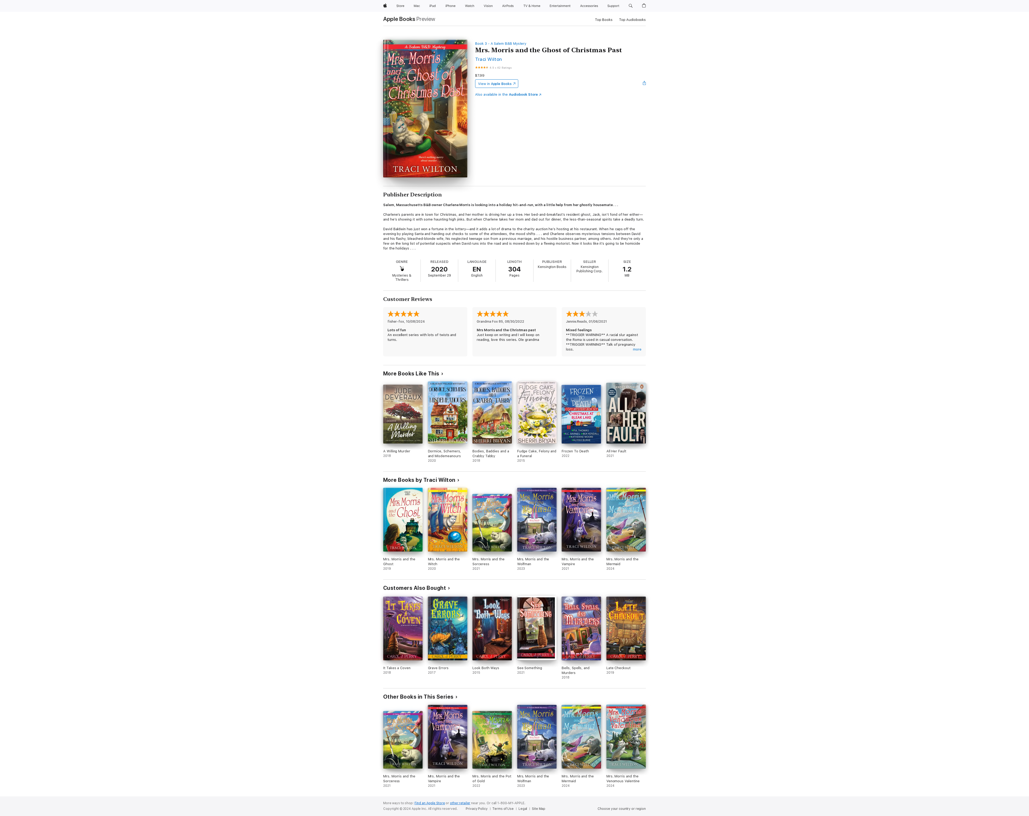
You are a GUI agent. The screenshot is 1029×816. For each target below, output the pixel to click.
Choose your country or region (622, 809)
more (637, 349)
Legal (523, 809)
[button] (631, 6)
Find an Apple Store (430, 803)
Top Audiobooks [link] (632, 20)
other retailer (460, 803)
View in (495, 84)
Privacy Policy (476, 809)
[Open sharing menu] (644, 83)
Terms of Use (503, 809)
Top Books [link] (604, 20)
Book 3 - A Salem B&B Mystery (500, 44)
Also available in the (506, 94)
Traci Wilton (488, 59)
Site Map (538, 809)
